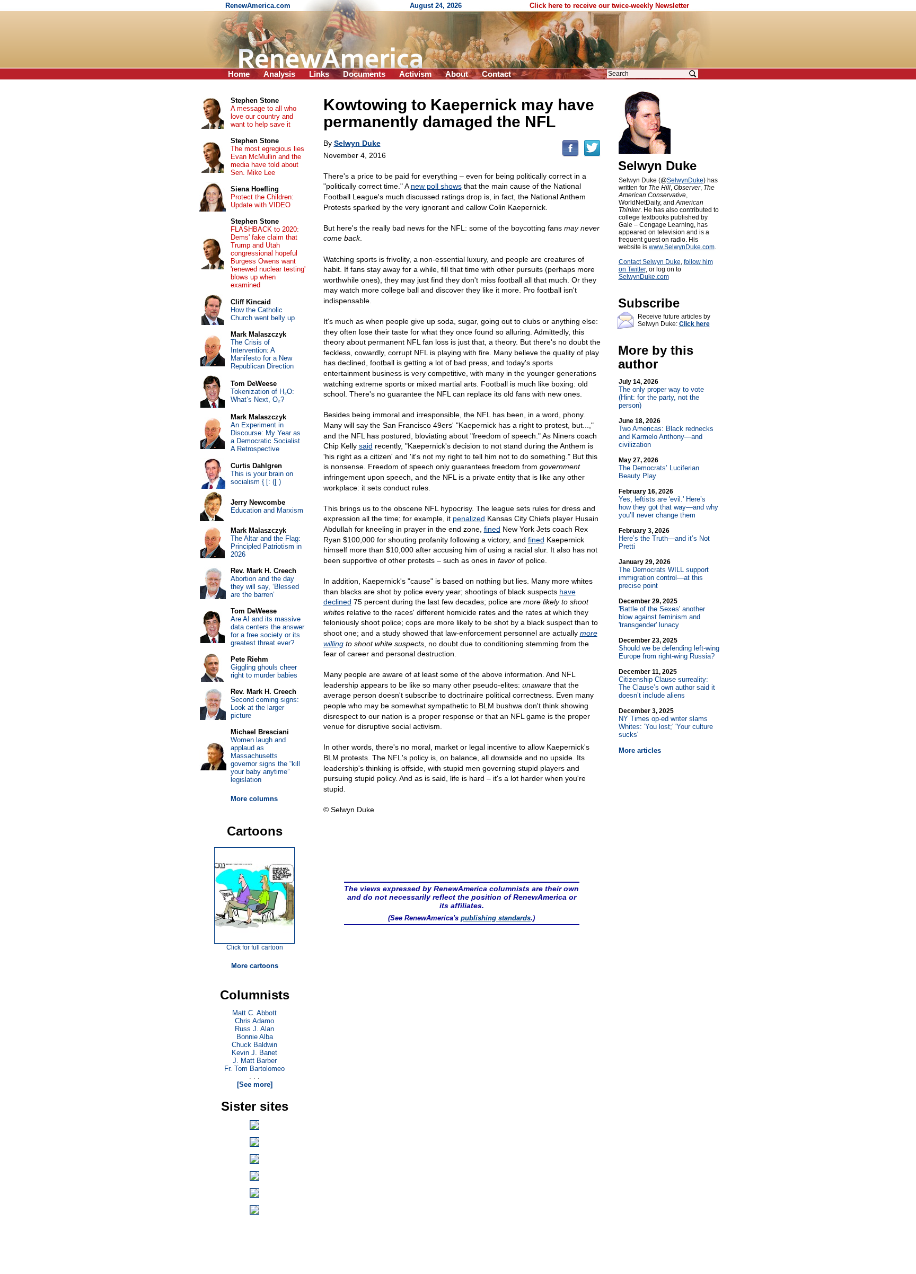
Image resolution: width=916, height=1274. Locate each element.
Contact (496, 73)
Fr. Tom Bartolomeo (254, 1069)
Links (319, 73)
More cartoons (254, 966)
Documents (364, 73)
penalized (469, 518)
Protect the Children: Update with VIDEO (262, 201)
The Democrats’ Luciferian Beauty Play (659, 468)
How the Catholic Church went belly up (263, 314)
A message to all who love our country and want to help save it (263, 116)
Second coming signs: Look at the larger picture (265, 707)
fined (492, 529)
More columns (254, 799)
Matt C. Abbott (254, 1013)
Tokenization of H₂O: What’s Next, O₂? (262, 395)
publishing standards (496, 918)
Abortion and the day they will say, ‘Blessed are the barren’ (265, 587)
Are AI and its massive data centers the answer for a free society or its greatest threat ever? (267, 631)
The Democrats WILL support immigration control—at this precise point (664, 574)
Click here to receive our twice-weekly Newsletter (609, 6)
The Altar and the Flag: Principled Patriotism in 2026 (266, 546)
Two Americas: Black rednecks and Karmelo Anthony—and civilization (666, 433)
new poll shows (436, 186)
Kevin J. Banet (254, 1053)
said (366, 446)
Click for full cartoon (254, 947)
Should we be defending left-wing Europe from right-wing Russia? (669, 648)
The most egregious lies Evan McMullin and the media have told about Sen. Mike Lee (267, 161)
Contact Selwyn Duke (650, 262)
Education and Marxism (267, 510)
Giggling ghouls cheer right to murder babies (264, 671)
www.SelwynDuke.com (682, 247)
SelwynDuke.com (644, 276)
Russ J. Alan (254, 1029)
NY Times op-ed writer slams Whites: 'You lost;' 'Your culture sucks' (666, 723)
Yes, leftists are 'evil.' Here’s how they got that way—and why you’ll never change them (668, 503)
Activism (415, 73)
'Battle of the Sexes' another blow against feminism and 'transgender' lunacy (662, 613)
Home (239, 73)
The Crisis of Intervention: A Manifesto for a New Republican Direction (262, 354)
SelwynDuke (685, 180)
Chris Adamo (254, 1021)
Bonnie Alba (254, 1037)
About (456, 73)
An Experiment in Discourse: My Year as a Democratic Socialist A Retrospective (266, 437)
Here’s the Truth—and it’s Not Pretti (664, 538)
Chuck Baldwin (254, 1045)
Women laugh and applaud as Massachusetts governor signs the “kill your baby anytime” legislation (265, 760)
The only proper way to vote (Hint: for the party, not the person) (661, 393)
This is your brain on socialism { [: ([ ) (262, 478)
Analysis (279, 73)
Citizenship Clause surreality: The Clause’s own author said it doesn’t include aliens (667, 683)
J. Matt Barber (255, 1061)
